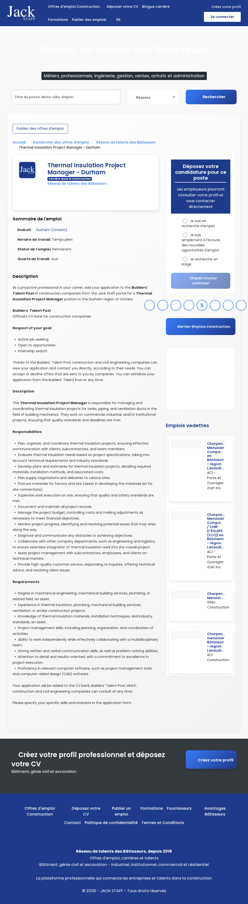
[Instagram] (131, 834)
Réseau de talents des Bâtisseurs (125, 142)
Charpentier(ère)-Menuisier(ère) (223, 595)
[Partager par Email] (241, 305)
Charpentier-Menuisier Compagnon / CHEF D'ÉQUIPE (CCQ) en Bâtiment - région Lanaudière (219, 531)
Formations (58, 19)
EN (118, 19)
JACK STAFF (111, 891)
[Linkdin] (124, 834)
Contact (72, 822)
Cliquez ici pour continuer (203, 281)
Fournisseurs (179, 808)
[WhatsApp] (149, 305)
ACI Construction (218, 657)
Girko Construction (218, 605)
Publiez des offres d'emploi (40, 128)
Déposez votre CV (86, 811)
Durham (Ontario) (51, 229)
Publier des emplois (89, 19)
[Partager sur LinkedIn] (215, 305)
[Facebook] (162, 305)
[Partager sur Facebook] (189, 305)
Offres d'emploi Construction (74, 6)
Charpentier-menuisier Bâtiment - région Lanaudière (219, 642)
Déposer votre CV (122, 6)
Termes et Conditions (162, 822)
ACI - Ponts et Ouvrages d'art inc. (215, 480)
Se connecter (222, 16)
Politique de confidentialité (111, 822)
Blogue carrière (156, 6)
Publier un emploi (121, 811)
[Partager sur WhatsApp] (228, 305)
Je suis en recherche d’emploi (198, 223)
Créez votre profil (226, 6)
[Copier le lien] (175, 305)
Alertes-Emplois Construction (203, 326)
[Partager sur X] (202, 305)
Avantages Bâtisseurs (215, 811)
